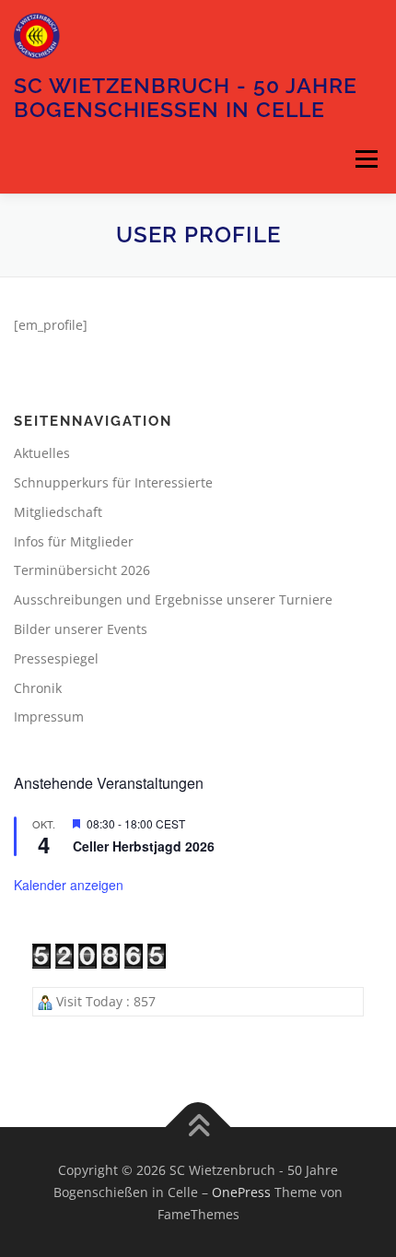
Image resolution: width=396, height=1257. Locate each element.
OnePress (241, 1192)
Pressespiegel (56, 658)
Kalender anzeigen (68, 884)
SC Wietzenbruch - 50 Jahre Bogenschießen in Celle (185, 97)
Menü (366, 159)
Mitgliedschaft (58, 512)
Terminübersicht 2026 (82, 570)
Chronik (38, 688)
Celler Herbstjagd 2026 (144, 846)
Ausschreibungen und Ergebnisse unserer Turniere (173, 599)
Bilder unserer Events (80, 629)
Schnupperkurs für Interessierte (113, 482)
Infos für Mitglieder (74, 541)
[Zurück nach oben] (198, 1127)
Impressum (49, 716)
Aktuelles (42, 453)
